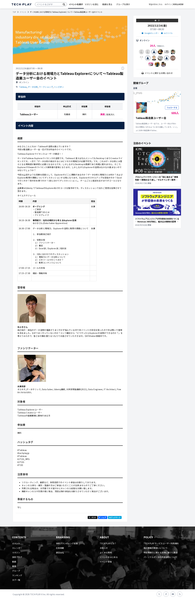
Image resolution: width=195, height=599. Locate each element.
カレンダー (17, 548)
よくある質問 (106, 552)
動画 (14, 561)
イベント (23, 12)
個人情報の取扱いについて (156, 548)
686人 (175, 113)
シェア (103, 517)
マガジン (16, 552)
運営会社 (60, 552)
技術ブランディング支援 (67, 543)
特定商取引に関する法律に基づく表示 (161, 552)
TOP (14, 12)
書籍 (14, 566)
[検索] (64, 4)
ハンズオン (59, 86)
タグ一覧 (16, 579)
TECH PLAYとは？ (108, 543)
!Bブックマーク (114, 517)
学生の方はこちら (155, 4)
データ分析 (33, 86)
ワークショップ (46, 86)
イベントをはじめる (109, 557)
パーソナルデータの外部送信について (161, 557)
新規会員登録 (178, 4)
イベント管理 (106, 561)
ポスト (94, 517)
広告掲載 (60, 548)
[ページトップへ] (22, 4)
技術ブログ (17, 557)
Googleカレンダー (151, 33)
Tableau (23, 86)
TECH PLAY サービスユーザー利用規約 (161, 543)
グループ (16, 570)
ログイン (168, 4)
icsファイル (168, 33)
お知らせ (104, 548)
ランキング (17, 575)
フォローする (172, 107)
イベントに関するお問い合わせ (159, 73)
